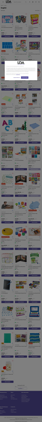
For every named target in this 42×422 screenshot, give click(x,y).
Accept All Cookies (25, 77)
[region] (21, 70)
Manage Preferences (17, 77)
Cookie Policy (18, 74)
